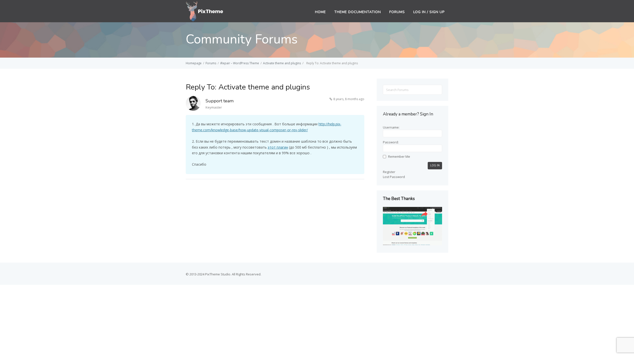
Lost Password (394, 177)
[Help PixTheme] (205, 10)
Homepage (194, 63)
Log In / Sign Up (429, 12)
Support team (220, 101)
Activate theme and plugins (282, 63)
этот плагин (278, 147)
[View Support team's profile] (193, 104)
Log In (435, 165)
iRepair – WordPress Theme (239, 63)
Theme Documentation (357, 12)
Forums (397, 12)
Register (389, 172)
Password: (391, 142)
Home (320, 12)
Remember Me (399, 156)
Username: (391, 127)
